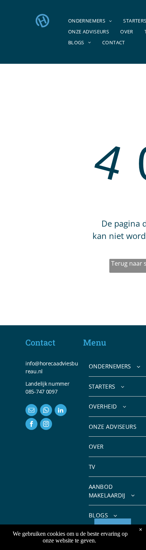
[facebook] (31, 425)
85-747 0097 (43, 391)
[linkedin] (61, 411)
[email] (31, 411)
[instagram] (46, 425)
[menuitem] (90, 21)
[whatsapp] (46, 411)
